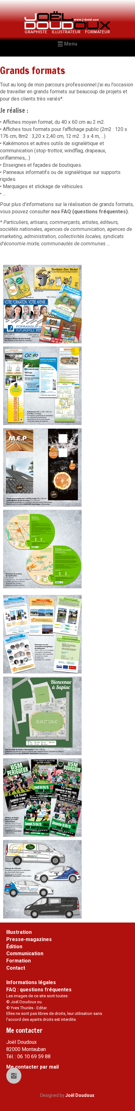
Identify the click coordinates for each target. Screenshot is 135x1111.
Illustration (19, 932)
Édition (14, 947)
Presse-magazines (29, 939)
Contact (15, 968)
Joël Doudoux (79, 1095)
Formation (18, 961)
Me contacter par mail (32, 1067)
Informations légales (31, 982)
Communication (24, 953)
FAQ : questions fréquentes (39, 990)
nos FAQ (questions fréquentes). (90, 212)
